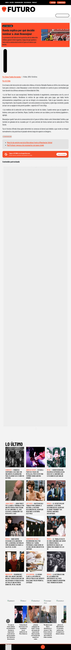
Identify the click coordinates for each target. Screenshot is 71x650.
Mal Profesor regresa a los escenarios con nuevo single (25, 145)
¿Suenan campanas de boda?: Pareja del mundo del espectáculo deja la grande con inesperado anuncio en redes (35, 632)
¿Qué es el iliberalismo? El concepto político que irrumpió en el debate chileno (60, 629)
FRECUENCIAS (27, 2)
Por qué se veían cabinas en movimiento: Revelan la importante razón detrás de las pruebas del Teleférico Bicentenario (11, 632)
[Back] (34, 647)
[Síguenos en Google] (50, 8)
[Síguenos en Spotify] (66, 8)
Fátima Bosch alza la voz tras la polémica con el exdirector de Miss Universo (23, 629)
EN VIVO (12, 2)
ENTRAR (53, 2)
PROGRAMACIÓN (19, 2)
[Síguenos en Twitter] (61, 8)
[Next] (51, 647)
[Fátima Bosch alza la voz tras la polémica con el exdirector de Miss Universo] (23, 614)
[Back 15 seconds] (39, 647)
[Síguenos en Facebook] (58, 8)
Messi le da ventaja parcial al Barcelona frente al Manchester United (29, 142)
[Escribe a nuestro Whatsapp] (69, 8)
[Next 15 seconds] (47, 647)
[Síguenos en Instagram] (53, 8)
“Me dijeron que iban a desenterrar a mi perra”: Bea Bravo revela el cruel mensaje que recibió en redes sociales (47, 631)
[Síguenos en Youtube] (64, 8)
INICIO (7, 2)
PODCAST (34, 2)
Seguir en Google (62, 154)
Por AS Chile (6, 81)
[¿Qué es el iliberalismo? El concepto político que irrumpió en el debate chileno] (60, 614)
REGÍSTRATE (61, 2)
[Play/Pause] (43, 647)
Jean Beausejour (7, 136)
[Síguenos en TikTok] (56, 8)
